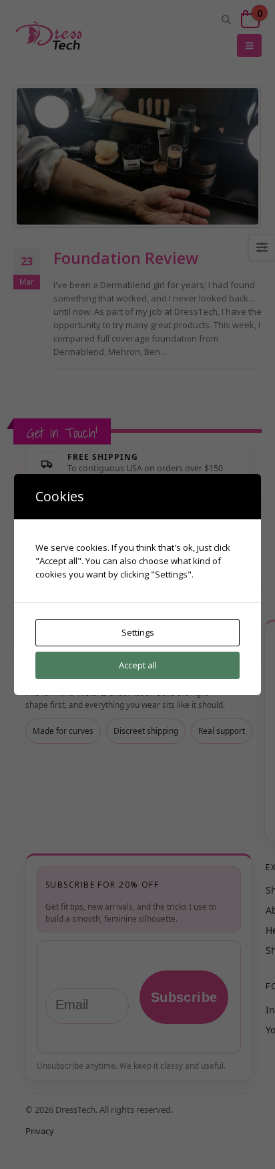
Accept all (138, 665)
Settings (137, 632)
